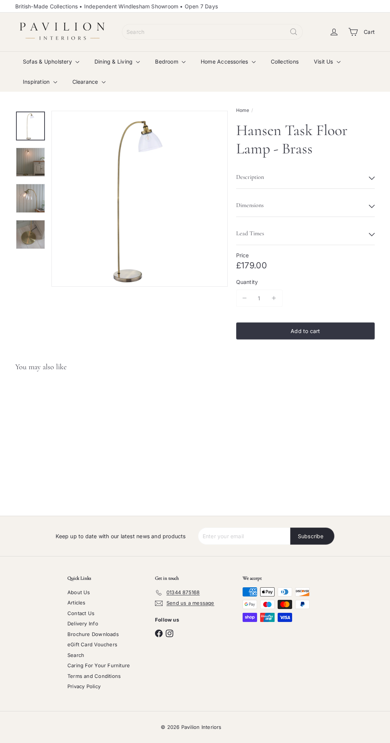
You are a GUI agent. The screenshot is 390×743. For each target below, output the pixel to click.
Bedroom (167, 61)
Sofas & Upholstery (48, 61)
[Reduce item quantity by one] (244, 298)
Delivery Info (82, 623)
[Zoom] (139, 199)
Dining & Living (114, 61)
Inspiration (37, 81)
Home (242, 110)
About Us (78, 592)
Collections (285, 61)
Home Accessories (225, 61)
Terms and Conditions (94, 676)
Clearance (86, 81)
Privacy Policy (84, 686)
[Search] (294, 32)
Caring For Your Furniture (98, 665)
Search (75, 655)
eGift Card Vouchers (92, 644)
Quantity (247, 282)
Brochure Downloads (93, 634)
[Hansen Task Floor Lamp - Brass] (45, 440)
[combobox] (212, 32)
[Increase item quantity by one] (274, 298)
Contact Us (80, 613)
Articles (76, 603)
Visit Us (324, 61)
